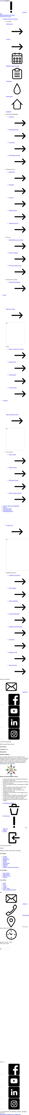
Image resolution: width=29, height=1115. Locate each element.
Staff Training (6, 874)
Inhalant (5, 860)
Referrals (5, 877)
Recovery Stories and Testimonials (11, 506)
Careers (5, 507)
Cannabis (5, 857)
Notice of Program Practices (9, 889)
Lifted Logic (18, 1114)
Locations (5, 400)
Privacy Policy (6, 888)
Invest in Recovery (7, 508)
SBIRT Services (7, 875)
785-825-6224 (3, 16)
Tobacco (5, 866)
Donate (1, 15)
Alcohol (5, 856)
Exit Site (9, 16)
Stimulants (5, 864)
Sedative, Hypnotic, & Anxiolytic (11, 867)
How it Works (6, 873)
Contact (5, 887)
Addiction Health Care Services (10, 19)
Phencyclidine (6, 863)
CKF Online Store (7, 510)
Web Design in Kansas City (6, 1114)
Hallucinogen (6, 859)
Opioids (5, 862)
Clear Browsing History (9, 15)
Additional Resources (8, 511)
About (4, 295)
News (4, 884)
